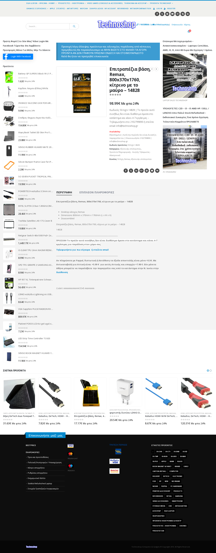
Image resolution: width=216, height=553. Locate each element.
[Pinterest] (167, 14)
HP (160, 481)
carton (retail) (159, 471)
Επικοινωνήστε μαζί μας (46, 435)
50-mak (183, 456)
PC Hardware (176, 486)
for (154, 481)
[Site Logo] (89, 18)
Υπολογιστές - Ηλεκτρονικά (164, 526)
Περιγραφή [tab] (64, 192)
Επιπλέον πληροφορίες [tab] (96, 192)
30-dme (176, 452)
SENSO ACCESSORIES (160, 501)
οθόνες (182, 526)
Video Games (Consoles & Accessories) (105, 3)
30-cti (167, 452)
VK (157, 171)
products (178, 491)
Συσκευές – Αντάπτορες (67, 8)
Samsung (179, 496)
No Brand (176, 481)
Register (171, 8)
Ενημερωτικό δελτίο (36, 478)
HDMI (5, 413)
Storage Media (159, 506)
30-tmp (155, 456)
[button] (102, 113)
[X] (162, 14)
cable (186, 466)
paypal (164, 486)
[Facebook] (157, 14)
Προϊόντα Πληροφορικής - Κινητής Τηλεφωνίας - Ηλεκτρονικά (130, 154)
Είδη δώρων (169, 511)
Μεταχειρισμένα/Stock (140, 8)
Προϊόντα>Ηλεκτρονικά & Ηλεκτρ (167, 521)
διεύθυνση (62, 272)
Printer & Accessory (161, 491)
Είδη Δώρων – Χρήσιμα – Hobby (40, 3)
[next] (156, 69)
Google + (141, 171)
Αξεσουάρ (157, 511)
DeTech (166, 476)
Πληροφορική (158, 516)
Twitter (131, 171)
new (166, 481)
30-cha (159, 452)
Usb (170, 506)
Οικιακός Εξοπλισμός (36, 8)
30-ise (185, 452)
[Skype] (182, 14)
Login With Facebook (21, 56)
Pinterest (147, 171)
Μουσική (84, 8)
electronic (177, 476)
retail (169, 496)
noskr (155, 486)
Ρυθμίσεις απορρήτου (37, 473)
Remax (127, 159)
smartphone (177, 501)
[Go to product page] (9, 77)
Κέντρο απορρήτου (36, 468)
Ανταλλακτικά (181, 506)
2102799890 (138, 24)
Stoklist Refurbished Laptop (40, 483)
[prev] (152, 69)
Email (152, 171)
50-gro (174, 456)
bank (172, 461)
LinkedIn (136, 171)
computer (173, 471)
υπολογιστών (158, 531)
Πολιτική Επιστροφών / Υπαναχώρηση (45, 462)
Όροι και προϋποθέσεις (38, 457)
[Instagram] (177, 14)
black (179, 461)
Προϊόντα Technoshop (160, 3)
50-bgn (120, 159)
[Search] (74, 26)
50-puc (155, 461)
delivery (156, 476)
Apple (52, 8)
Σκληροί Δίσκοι (96, 8)
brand (177, 466)
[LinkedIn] (188, 14)
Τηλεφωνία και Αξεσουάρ (135, 3)
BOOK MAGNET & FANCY (162, 466)
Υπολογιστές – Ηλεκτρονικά (71, 3)
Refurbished (123, 8)
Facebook (126, 171)
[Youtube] (172, 14)
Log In (159, 8)
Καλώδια (30, 413)
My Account (110, 8)
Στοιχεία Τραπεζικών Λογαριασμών (43, 488)
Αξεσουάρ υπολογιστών (130, 149)
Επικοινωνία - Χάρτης (181, 24)
